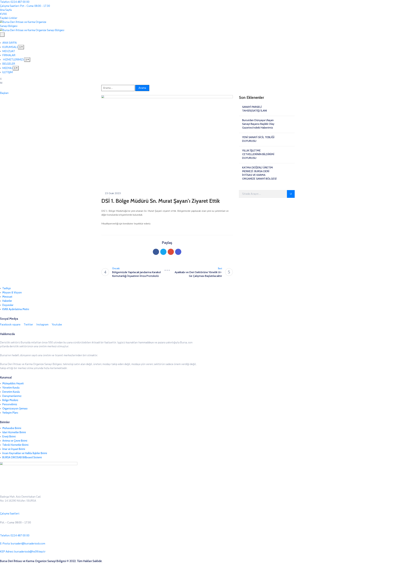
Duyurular (7, 305)
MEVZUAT (8, 51)
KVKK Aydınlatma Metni (15, 309)
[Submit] (291, 194)
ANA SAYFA (9, 43)
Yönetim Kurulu (10, 387)
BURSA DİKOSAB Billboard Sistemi (22, 457)
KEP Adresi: (22, 551)
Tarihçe (6, 288)
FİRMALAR (8, 55)
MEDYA (6, 68)
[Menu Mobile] (2, 34)
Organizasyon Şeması (15, 408)
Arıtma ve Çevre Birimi (14, 440)
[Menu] (21, 47)
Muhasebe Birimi (11, 428)
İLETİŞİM (7, 72)
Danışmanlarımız (12, 395)
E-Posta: (22, 543)
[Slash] (167, 270)
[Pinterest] (171, 252)
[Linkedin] (178, 252)
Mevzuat (7, 296)
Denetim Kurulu (11, 391)
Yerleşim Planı (10, 412)
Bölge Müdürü (10, 400)
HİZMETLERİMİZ (12, 59)
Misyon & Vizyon (12, 292)
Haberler (7, 300)
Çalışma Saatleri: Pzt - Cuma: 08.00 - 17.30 (25, 6)
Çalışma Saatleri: (9, 513)
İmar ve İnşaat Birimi (13, 449)
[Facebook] (156, 252)
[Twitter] (163, 252)
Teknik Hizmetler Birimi (15, 444)
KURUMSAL (9, 47)
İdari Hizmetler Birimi (14, 432)
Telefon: (14, 535)
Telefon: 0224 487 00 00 (14, 2)
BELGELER (8, 64)
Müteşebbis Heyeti (13, 383)
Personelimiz (9, 404)
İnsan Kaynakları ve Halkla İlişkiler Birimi (24, 453)
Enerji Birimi (9, 436)
